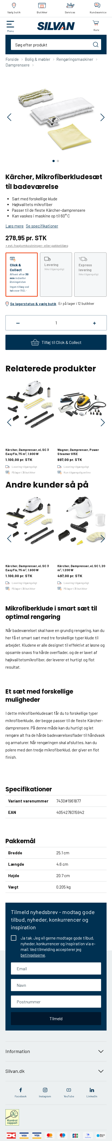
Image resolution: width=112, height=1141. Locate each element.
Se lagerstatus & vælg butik (33, 304)
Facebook (20, 1096)
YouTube (69, 1096)
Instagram (45, 1096)
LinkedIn (91, 1096)
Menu (10, 31)
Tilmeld (56, 1018)
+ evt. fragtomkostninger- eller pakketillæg (36, 245)
